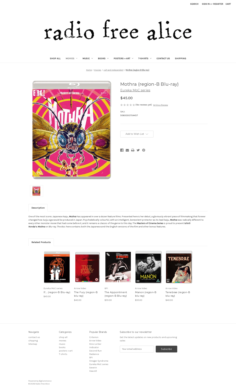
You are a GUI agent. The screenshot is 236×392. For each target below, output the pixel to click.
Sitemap (32, 344)
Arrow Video (95, 340)
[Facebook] (121, 150)
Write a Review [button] (160, 105)
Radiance (94, 354)
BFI (91, 357)
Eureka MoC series (98, 364)
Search (194, 4)
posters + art (122, 58)
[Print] (132, 150)
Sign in (206, 4)
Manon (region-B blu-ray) (146, 294)
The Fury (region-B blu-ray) (86, 294)
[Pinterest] (143, 150)
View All (93, 371)
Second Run (95, 350)
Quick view (57, 267)
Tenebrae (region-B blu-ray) (178, 294)
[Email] (127, 150)
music (86, 58)
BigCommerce (45, 381)
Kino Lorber (95, 344)
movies (70, 58)
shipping (180, 58)
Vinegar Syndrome (98, 361)
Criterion (93, 337)
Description (38, 207)
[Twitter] (138, 150)
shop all (55, 58)
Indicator (94, 347)
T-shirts (143, 58)
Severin (93, 367)
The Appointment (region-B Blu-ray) (116, 294)
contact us (163, 58)
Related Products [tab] (41, 242)
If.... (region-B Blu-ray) (57, 292)
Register (218, 4)
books (101, 58)
